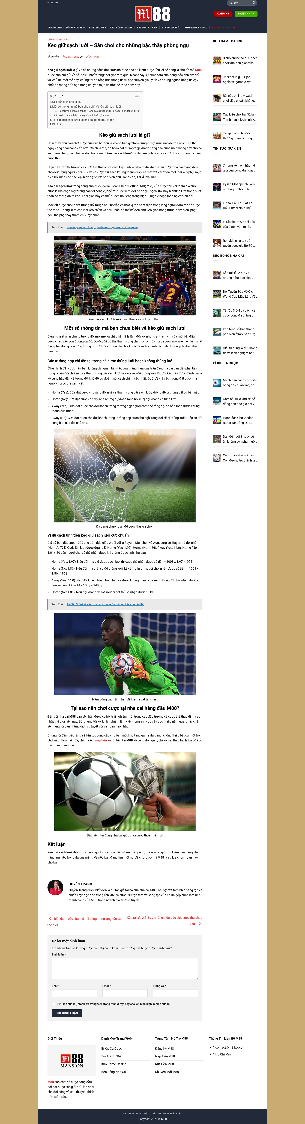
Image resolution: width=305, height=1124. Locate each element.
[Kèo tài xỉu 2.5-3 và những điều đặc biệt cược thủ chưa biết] (217, 275)
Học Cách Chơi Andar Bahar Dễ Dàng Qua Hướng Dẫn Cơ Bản (238, 420)
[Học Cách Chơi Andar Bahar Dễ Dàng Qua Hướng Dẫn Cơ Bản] (217, 420)
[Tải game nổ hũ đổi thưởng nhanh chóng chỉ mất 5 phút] (217, 136)
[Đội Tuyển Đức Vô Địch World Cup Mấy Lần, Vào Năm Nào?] (217, 294)
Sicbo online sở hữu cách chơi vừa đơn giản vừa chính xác (240, 61)
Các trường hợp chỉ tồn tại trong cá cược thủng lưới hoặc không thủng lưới (99, 111)
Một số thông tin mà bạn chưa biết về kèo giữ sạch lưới (86, 106)
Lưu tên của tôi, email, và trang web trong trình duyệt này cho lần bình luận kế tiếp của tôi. (114, 1004)
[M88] (152, 14)
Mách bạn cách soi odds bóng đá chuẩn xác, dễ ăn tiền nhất (240, 383)
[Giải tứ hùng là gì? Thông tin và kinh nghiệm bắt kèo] (217, 350)
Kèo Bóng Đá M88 (121, 27)
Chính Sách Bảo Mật (136, 1113)
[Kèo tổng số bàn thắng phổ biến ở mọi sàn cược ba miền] (217, 332)
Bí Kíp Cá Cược (171, 27)
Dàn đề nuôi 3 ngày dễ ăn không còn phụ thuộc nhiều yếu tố (239, 439)
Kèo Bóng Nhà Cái (223, 27)
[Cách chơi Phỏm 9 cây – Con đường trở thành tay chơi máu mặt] (217, 458)
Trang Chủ (54, 27)
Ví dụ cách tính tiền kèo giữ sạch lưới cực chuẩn (84, 115)
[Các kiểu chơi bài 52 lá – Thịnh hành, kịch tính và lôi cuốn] (217, 117)
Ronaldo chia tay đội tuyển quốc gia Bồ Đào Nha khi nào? (238, 243)
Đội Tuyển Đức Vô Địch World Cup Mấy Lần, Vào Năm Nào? (240, 294)
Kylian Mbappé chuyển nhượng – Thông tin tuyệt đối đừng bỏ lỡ (239, 187)
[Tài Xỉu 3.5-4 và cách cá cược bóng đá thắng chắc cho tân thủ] (217, 313)
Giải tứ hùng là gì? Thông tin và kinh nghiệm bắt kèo (240, 351)
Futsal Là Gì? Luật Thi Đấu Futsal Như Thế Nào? (238, 206)
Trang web (159, 986)
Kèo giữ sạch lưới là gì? (66, 101)
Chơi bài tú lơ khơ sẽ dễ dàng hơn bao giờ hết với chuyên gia (240, 401)
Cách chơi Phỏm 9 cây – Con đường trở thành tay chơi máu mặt (240, 458)
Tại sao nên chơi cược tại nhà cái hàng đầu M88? (83, 120)
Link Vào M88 (97, 27)
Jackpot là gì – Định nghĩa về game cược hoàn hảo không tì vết (238, 79)
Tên (55, 986)
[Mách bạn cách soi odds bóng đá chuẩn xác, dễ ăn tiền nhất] (217, 383)
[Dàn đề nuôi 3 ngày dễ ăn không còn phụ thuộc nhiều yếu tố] (217, 439)
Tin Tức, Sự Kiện (147, 27)
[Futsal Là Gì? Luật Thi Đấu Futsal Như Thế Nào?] (217, 205)
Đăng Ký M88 (74, 27)
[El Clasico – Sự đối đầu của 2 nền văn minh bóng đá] (217, 224)
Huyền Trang (92, 57)
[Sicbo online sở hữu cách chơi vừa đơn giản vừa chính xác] (217, 60)
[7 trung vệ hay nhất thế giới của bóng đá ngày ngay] (217, 168)
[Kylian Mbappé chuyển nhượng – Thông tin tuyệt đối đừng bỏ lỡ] (217, 187)
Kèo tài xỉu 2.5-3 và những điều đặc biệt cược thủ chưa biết (237, 275)
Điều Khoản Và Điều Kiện (167, 1113)
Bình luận (59, 954)
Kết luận (57, 124)
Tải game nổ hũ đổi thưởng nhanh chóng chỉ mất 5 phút (240, 136)
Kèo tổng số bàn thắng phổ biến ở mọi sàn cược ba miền (240, 332)
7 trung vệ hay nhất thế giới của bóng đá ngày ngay (239, 168)
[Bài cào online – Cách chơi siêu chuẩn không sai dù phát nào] (217, 98)
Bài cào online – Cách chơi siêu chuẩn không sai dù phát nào (238, 98)
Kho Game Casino (196, 27)
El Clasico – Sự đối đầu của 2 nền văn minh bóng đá (239, 224)
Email (106, 986)
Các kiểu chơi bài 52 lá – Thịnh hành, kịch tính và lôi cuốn (240, 117)
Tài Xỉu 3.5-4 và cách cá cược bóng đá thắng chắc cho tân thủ (239, 313)
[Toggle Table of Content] (135, 96)
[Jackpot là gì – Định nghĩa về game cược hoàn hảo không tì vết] (217, 79)
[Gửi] (254, 3)
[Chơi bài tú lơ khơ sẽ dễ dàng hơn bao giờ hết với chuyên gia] (217, 401)
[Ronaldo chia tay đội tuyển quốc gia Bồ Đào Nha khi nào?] (217, 243)
